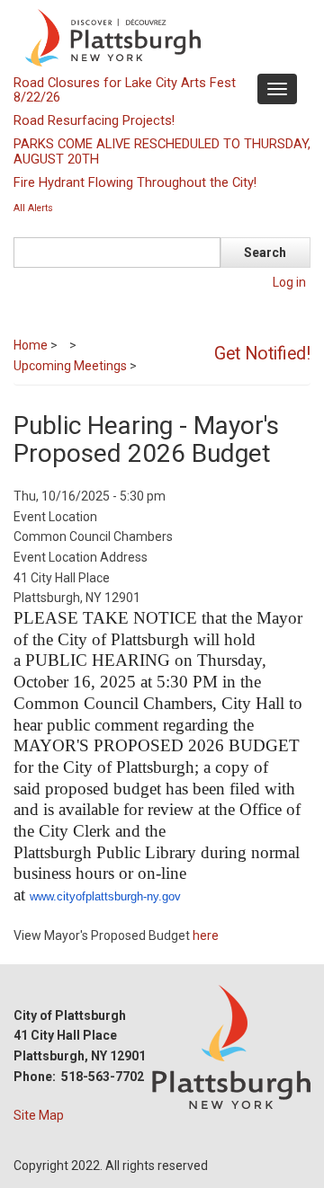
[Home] (160, 37)
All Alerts (33, 208)
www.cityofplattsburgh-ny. (96, 896)
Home (31, 345)
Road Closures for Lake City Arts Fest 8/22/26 (125, 90)
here (206, 935)
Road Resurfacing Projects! (94, 120)
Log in (289, 282)
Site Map (39, 1115)
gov (171, 896)
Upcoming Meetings (70, 366)
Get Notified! (262, 353)
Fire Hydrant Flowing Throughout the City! (135, 182)
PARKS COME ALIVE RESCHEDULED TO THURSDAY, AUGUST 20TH (162, 151)
